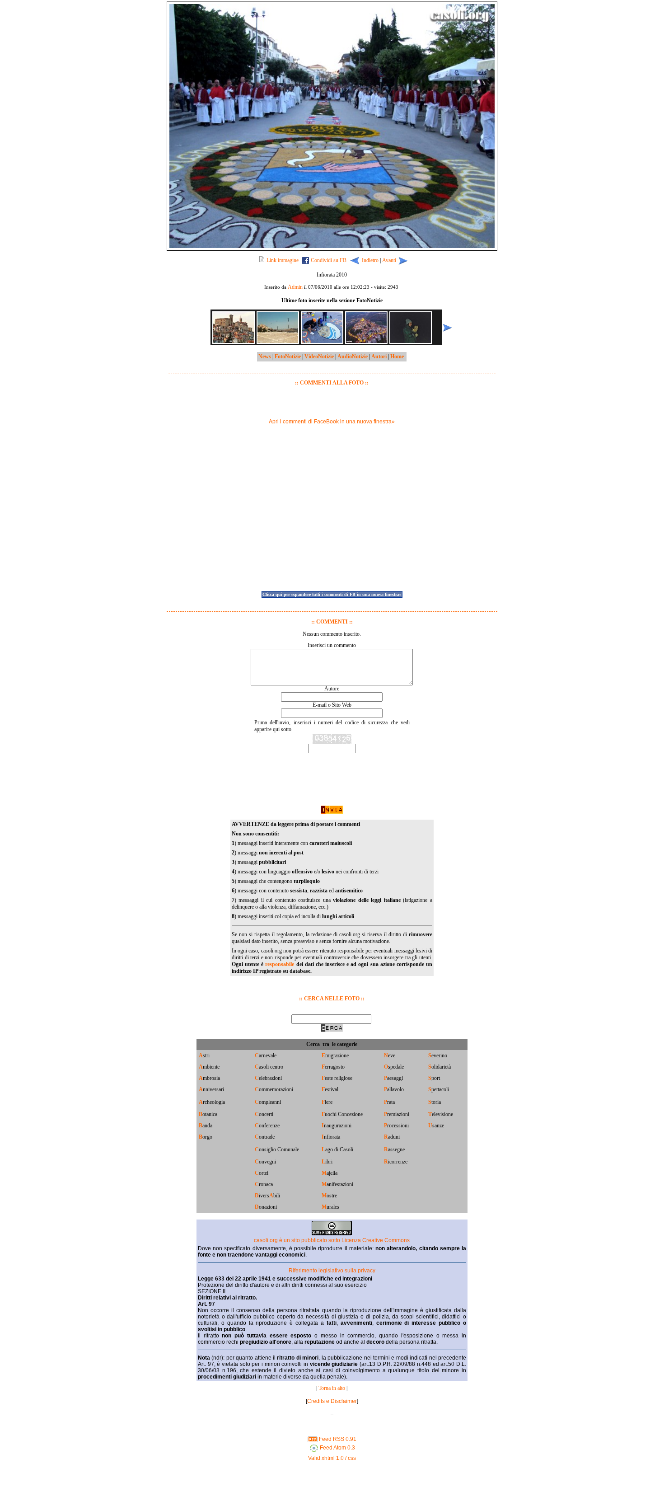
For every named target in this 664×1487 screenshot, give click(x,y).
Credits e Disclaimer (332, 1401)
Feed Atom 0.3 (336, 1448)
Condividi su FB (328, 260)
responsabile (279, 964)
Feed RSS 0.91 (337, 1439)
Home (397, 356)
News (264, 356)
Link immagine (283, 260)
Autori (379, 356)
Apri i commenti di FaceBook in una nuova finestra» (332, 421)
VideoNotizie (319, 356)
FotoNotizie (288, 356)
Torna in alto (331, 1388)
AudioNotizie (352, 356)
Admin (295, 287)
